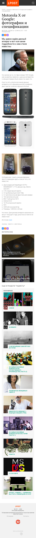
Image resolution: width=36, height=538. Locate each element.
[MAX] (8, 35)
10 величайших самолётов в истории (19, 347)
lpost (13, 3)
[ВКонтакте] (3, 35)
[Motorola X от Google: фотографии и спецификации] (18, 70)
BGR (10, 220)
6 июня (11, 308)
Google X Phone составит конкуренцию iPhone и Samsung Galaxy (16, 279)
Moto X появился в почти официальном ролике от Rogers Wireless (14, 253)
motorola (18, 224)
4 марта (12, 454)
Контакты (26, 516)
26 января (12, 327)
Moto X (11, 224)
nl (6, 30)
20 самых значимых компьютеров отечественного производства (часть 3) (18, 369)
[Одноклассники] (5, 35)
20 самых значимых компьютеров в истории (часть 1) (18, 433)
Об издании (10, 516)
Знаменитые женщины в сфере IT (18, 391)
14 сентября (13, 473)
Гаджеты (9, 9)
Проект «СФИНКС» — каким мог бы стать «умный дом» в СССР (20, 493)
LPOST (4, 9)
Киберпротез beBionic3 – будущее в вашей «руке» (18, 412)
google (5, 224)
